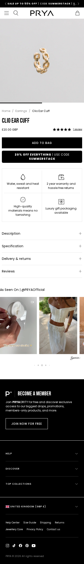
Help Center (13, 522)
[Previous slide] (5, 4)
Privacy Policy (35, 529)
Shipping (45, 522)
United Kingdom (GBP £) (28, 506)
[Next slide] (78, 4)
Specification (12, 246)
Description (11, 233)
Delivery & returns (16, 258)
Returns (59, 522)
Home (6, 111)
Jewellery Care (14, 529)
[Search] (16, 13)
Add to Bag (42, 143)
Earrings (21, 111)
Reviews (8, 271)
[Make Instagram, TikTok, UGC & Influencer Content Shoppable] (75, 358)
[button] (61, 129)
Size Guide (29, 522)
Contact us (53, 529)
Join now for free (26, 424)
